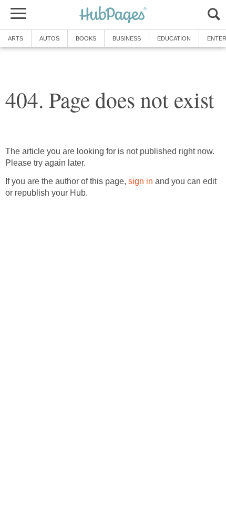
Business (126, 38)
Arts (15, 38)
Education (174, 38)
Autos (49, 38)
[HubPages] (113, 15)
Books (86, 38)
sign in (140, 181)
